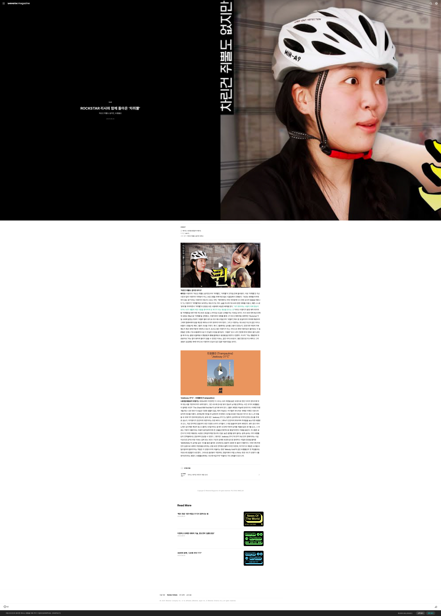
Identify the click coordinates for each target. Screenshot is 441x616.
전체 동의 (430, 613)
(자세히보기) (56, 613)
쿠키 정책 (182, 595)
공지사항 (188, 595)
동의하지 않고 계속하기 (405, 613)
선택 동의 (420, 613)
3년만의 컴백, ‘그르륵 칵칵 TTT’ (189, 553)
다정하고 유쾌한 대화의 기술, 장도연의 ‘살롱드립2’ (195, 533)
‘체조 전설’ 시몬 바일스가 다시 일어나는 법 (192, 514)
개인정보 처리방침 (172, 595)
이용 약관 (162, 595)
